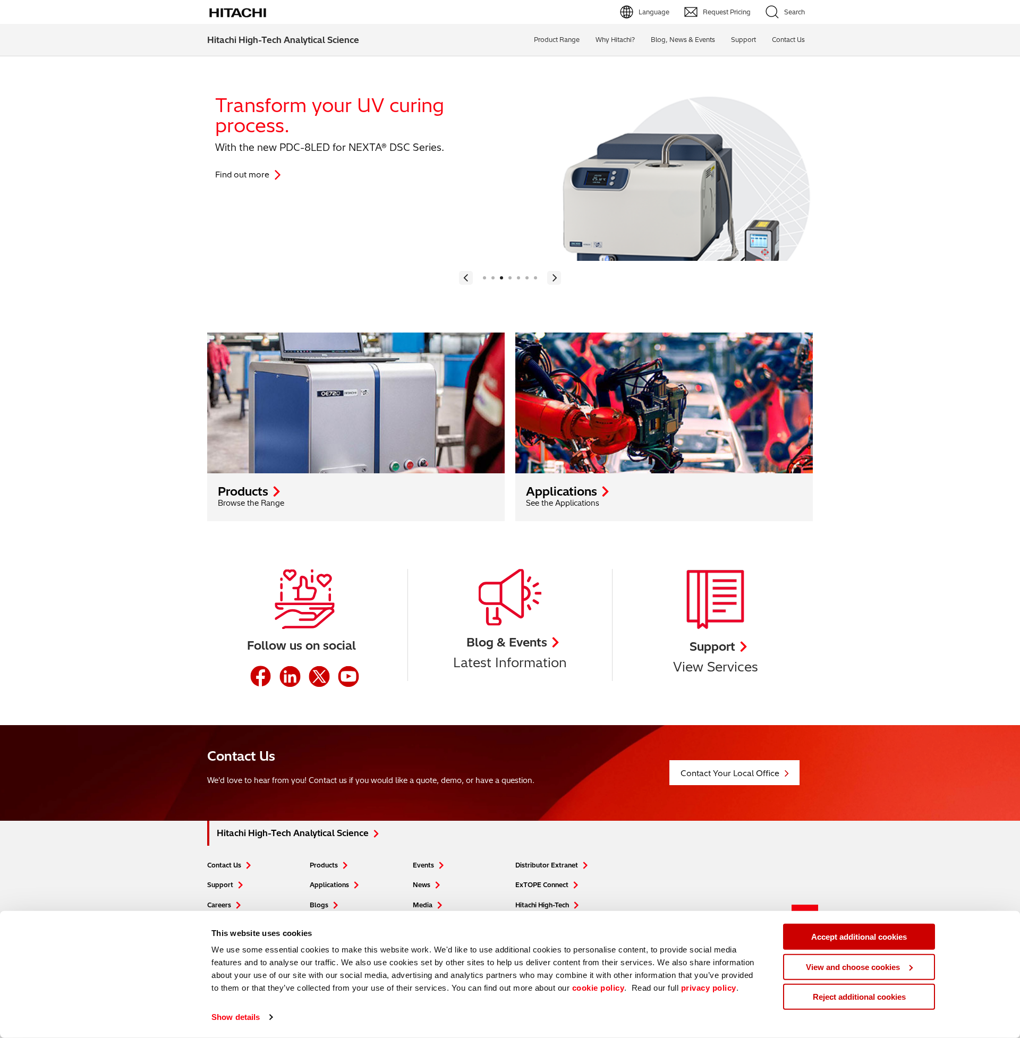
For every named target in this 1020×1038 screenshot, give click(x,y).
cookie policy (598, 987)
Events (423, 865)
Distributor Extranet (546, 865)
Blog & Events (506, 642)
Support (743, 40)
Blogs (319, 905)
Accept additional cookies (859, 936)
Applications (561, 491)
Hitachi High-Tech (542, 905)
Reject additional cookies (859, 996)
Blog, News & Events (683, 40)
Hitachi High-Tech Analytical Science (283, 40)
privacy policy (708, 987)
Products (243, 491)
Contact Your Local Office (730, 773)
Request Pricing (727, 12)
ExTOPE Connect (541, 885)
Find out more (242, 174)
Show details (235, 1017)
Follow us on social (301, 645)
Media (422, 905)
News (421, 885)
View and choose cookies (853, 966)
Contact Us (224, 865)
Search (794, 12)
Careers (219, 905)
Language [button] (654, 12)
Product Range (557, 40)
